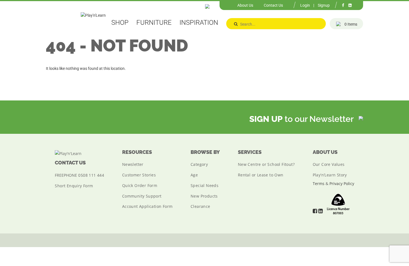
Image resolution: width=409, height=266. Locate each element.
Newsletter (133, 164)
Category (199, 164)
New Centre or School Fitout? (266, 164)
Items (350, 24)
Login (305, 5)
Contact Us (273, 5)
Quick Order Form (139, 185)
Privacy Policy (341, 183)
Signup (324, 5)
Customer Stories (139, 175)
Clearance (200, 206)
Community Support (142, 196)
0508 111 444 (91, 175)
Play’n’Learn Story (330, 175)
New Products (204, 196)
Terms (318, 183)
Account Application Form (147, 206)
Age (194, 175)
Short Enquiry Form (74, 185)
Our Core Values (329, 164)
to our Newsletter (302, 119)
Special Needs (204, 185)
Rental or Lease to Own (261, 175)
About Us (245, 5)
